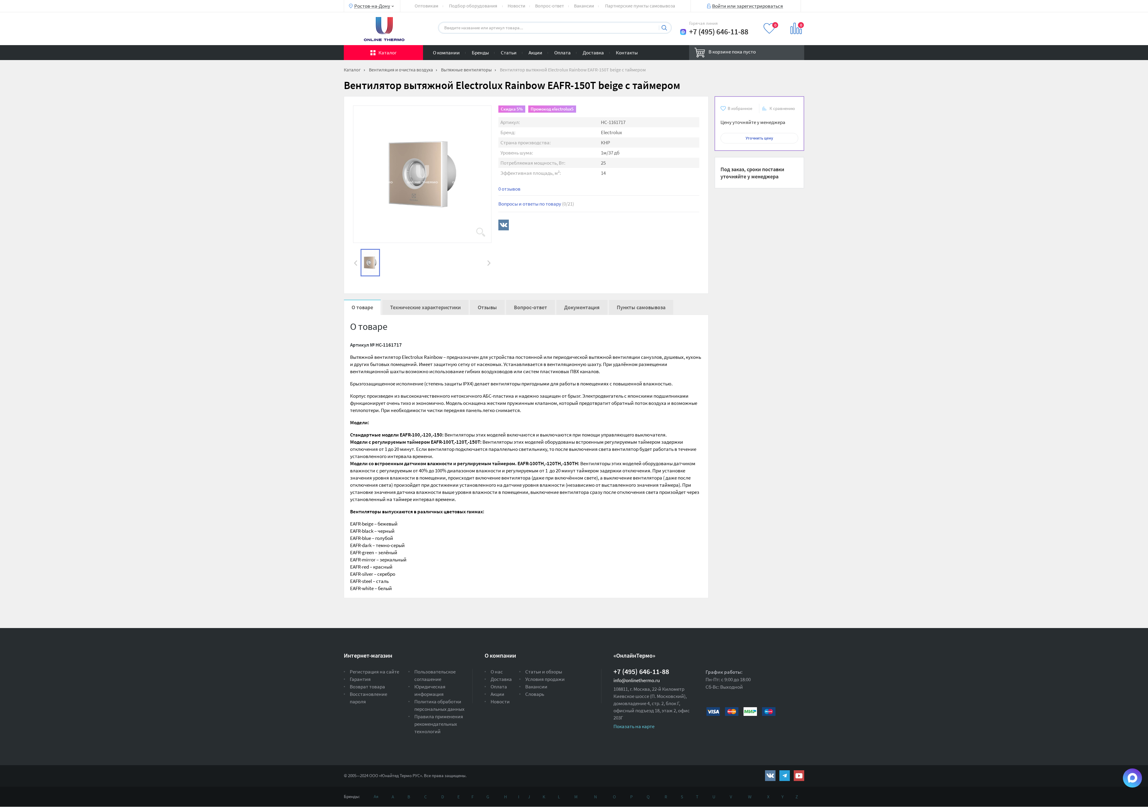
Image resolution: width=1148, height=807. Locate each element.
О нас (497, 671)
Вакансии (584, 6)
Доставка (593, 52)
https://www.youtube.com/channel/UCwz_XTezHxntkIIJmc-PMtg (799, 775)
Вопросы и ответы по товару (536, 203)
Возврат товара (367, 686)
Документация (582, 307)
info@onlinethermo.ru (636, 680)
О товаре (362, 307)
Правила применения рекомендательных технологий (438, 724)
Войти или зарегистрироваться (747, 6)
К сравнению (782, 108)
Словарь (534, 694)
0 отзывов (509, 189)
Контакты (627, 52)
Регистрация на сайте (374, 671)
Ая (376, 796)
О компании (446, 52)
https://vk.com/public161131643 (770, 775)
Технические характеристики (425, 307)
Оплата (562, 52)
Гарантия (360, 679)
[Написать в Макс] (683, 32)
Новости (516, 6)
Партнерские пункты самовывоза (640, 6)
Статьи (509, 52)
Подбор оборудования (473, 6)
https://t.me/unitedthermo (784, 775)
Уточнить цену (759, 138)
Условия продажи (545, 679)
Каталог (387, 52)
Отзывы (487, 307)
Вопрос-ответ (549, 6)
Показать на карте (633, 726)
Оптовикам (426, 6)
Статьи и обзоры (543, 671)
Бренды (480, 52)
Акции (535, 52)
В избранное (740, 108)
